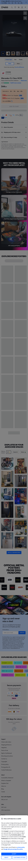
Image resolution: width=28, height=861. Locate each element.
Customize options (19, 857)
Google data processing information (13, 849)
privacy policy (21, 847)
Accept (14, 854)
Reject (6, 857)
